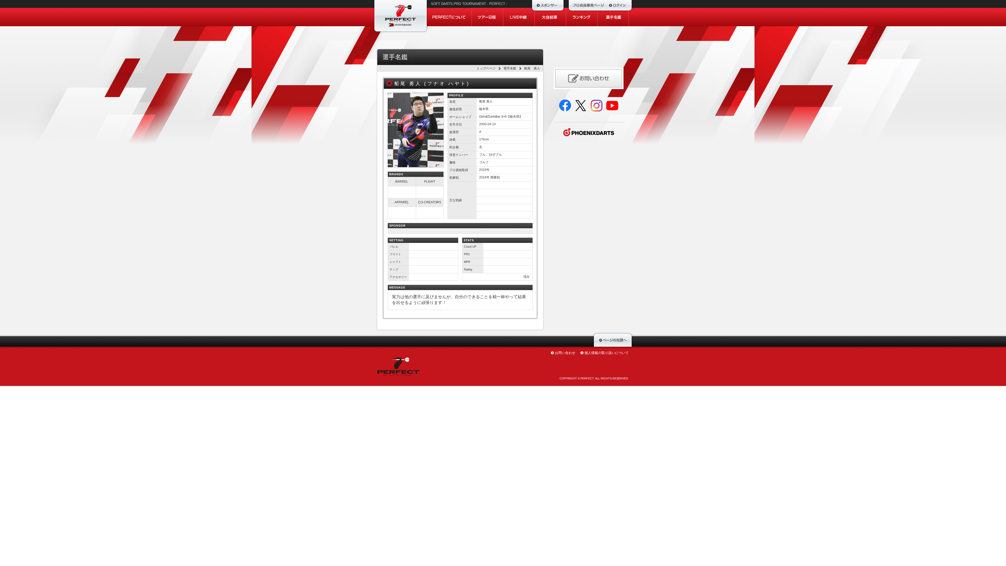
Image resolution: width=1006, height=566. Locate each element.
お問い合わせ (565, 353)
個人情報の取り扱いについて (606, 353)
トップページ (486, 68)
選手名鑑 (510, 68)
